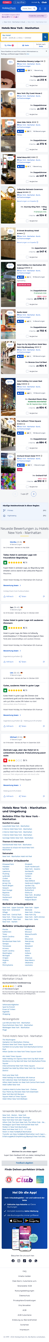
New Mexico (30, 960)
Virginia (5, 960)
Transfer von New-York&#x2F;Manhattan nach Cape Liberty (24, 1134)
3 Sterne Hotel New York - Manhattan (17, 835)
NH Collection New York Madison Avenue (18, 1080)
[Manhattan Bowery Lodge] (8, 73)
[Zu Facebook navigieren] (13, 1261)
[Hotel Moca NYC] (8, 169)
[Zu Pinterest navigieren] (30, 1261)
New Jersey (29, 941)
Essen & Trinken (8, 1009)
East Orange (7, 890)
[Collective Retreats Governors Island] (8, 205)
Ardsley (5, 900)
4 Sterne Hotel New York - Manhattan (17, 832)
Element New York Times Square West (17, 1044)
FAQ (24, 1271)
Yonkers (28, 876)
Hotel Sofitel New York (11, 1084)
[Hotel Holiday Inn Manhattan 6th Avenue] (8, 284)
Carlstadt (28, 874)
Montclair (6, 881)
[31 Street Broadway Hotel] (8, 244)
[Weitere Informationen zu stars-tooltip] (44, 61)
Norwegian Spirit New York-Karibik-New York (20, 1124)
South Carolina (8, 951)
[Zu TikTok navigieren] (24, 1261)
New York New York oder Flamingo (16, 1117)
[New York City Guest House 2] (8, 103)
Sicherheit (24, 1325)
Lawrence (6, 871)
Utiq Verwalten (24, 1305)
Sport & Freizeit (8, 1007)
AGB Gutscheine (24, 1315)
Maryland (29, 946)
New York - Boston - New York (14, 1115)
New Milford (30, 881)
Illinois (27, 948)
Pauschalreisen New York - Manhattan (17, 1025)
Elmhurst (28, 892)
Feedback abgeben (24, 1163)
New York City (30, 914)
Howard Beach (31, 900)
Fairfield (5, 869)
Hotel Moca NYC (24, 157)
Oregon (5, 958)
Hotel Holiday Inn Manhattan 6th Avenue (18, 1077)
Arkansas (28, 958)
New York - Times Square (12, 917)
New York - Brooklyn (33, 895)
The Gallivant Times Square (29, 421)
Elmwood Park (8, 864)
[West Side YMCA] (8, 135)
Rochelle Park (30, 888)
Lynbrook (6, 876)
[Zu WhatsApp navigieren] (36, 1261)
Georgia (5, 943)
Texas (4, 934)
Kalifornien (6, 932)
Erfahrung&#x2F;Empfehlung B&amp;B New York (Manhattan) (24, 1136)
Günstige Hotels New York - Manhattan (17, 838)
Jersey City (6, 883)
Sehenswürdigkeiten (10, 1004)
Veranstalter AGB (24, 1286)
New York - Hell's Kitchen (35, 917)
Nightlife (5, 1012)
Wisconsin (29, 939)
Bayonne (5, 892)
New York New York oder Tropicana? (16, 1120)
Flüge (4, 1030)
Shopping (6, 1014)
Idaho (27, 955)
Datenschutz (24, 1296)
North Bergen (7, 885)
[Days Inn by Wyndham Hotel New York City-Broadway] (8, 357)
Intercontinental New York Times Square (18, 1066)
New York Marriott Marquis (13, 1094)
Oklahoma (29, 962)
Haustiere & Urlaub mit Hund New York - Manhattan (18, 849)
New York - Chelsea (32, 912)
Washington (7, 953)
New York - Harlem (9, 922)
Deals (6, 2)
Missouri (28, 932)
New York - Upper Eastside (13, 907)
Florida (5, 929)
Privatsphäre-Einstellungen (24, 1300)
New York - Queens (32, 869)
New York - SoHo (31, 919)
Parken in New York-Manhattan (14, 1127)
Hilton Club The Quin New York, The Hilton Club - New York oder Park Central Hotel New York (24, 1122)
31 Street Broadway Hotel (28, 231)
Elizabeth (28, 864)
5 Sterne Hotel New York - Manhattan (17, 829)
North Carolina (8, 936)
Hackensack (7, 897)
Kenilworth (29, 871)
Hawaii (27, 943)
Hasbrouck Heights (32, 883)
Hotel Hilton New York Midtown (14, 1099)
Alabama (28, 929)
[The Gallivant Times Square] (8, 434)
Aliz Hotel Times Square (11, 1056)
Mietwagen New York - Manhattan (16, 1027)
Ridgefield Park (31, 897)
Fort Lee (28, 878)
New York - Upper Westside (32, 908)
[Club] (16, 17)
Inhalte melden (24, 1276)
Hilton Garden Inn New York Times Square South (21, 1051)
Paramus (6, 895)
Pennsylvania (7, 965)
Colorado (6, 939)
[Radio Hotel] (8, 324)
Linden (5, 878)
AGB (24, 1310)
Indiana (28, 953)
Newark (5, 888)
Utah (4, 962)
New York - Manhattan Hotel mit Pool (17, 856)
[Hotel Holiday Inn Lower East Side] (8, 397)
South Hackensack (32, 866)
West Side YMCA (24, 122)
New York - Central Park (11, 914)
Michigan (6, 955)
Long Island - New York (11, 919)
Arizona (5, 948)
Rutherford (29, 890)
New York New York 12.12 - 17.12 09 (16, 1129)
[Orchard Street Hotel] (8, 471)
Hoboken (6, 866)
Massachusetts (31, 934)
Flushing (5, 874)
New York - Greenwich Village (11, 911)
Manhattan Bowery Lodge (28, 61)
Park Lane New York (10, 1075)
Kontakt (34, 2)
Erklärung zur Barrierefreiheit (24, 1320)
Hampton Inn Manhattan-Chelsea (15, 1042)
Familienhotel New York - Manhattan (17, 845)
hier (28, 54)
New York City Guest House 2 (29, 93)
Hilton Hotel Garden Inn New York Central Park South (23, 1082)
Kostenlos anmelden (37, 16)
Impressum (24, 1330)
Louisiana (29, 965)
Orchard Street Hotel (26, 456)
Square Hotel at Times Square (14, 1096)
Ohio (27, 936)
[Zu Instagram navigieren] (19, 1261)
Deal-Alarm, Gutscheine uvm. (24, 1281)
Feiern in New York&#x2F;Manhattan (17, 1132)
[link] (40, 8)
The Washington (8, 1040)
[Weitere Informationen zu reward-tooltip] (21, 656)
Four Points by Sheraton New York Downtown (20, 1092)
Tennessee (6, 946)
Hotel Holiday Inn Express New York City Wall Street (22, 1059)
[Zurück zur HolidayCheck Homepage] (9, 8)
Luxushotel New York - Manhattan (15, 826)
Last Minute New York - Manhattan (16, 1023)
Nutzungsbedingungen (24, 1291)
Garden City (29, 885)
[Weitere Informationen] (46, 299)
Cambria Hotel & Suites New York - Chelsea (19, 1089)
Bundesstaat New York (11, 941)
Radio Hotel (22, 312)
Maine (27, 951)
